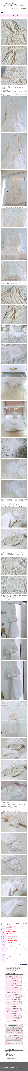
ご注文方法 (14, 1026)
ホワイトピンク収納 (14, 1002)
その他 (14, 1006)
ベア (14, 1004)
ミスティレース (14, 1016)
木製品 (14, 992)
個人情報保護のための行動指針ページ (9, 1067)
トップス (14, 976)
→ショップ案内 (9, 1059)
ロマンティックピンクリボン (14, 1018)
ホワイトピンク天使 (14, 999)
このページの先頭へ (23, 964)
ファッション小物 (14, 985)
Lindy (14, 1014)
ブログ (14, 1037)
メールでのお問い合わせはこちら (20, 10)
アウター (14, 983)
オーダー (14, 1009)
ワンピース (14, 981)
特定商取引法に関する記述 (6, 1069)
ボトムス (14, 978)
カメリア (14, 988)
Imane (14, 1011)
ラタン (14, 995)
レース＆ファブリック (14, 997)
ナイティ (14, 990)
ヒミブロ (14, 1042)
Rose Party (14, 4)
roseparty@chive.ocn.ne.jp (11, 1058)
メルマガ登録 (14, 1031)
